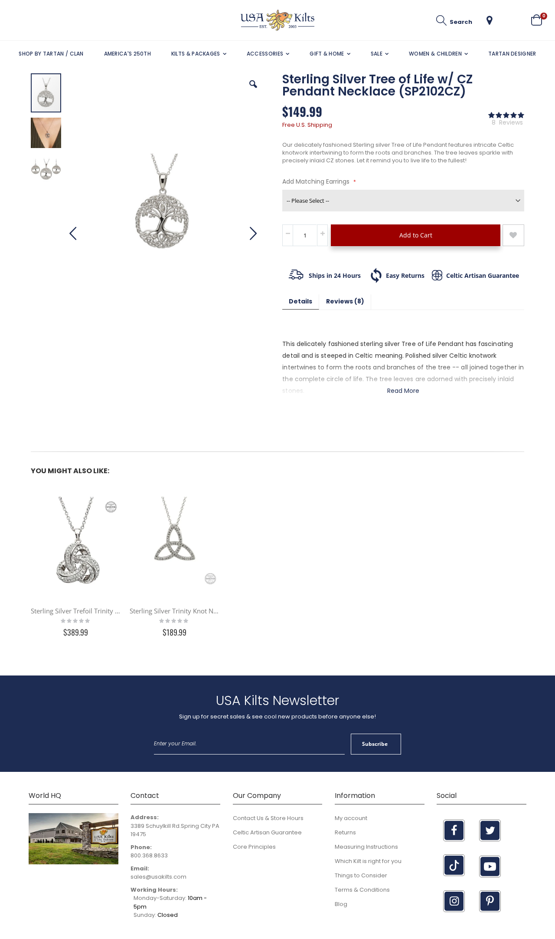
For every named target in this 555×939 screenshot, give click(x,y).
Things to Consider (361, 875)
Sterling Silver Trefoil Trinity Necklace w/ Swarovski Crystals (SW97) (76, 610)
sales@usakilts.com (158, 877)
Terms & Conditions (362, 890)
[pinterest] (490, 901)
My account (351, 818)
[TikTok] (454, 865)
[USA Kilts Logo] (277, 20)
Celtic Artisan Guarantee (267, 832)
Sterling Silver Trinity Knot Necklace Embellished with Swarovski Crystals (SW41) (175, 610)
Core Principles (254, 847)
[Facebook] (454, 830)
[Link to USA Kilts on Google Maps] (73, 862)
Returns (345, 832)
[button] (489, 20)
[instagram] (454, 901)
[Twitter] (490, 830)
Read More (403, 390)
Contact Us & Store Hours (268, 818)
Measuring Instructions (366, 847)
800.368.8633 (149, 855)
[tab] (300, 302)
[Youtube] (490, 866)
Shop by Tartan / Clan (51, 53)
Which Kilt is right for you (368, 861)
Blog (341, 904)
